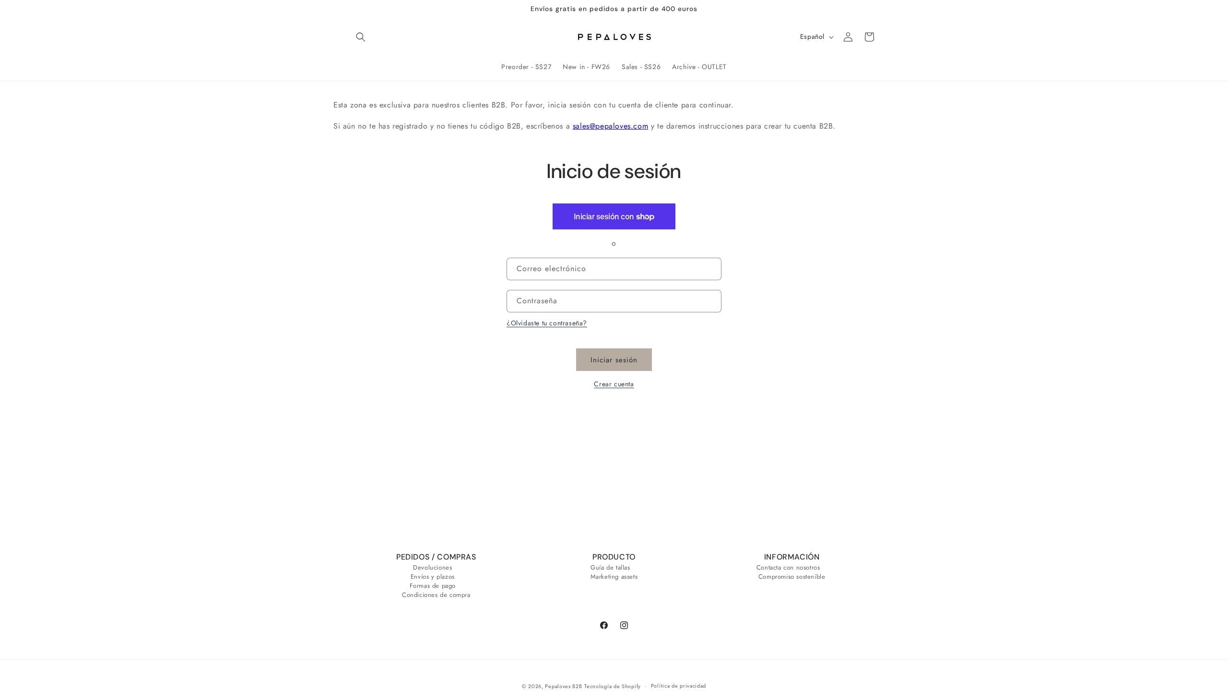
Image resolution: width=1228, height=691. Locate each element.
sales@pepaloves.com (610, 125)
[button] (360, 37)
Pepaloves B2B (563, 686)
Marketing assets (614, 576)
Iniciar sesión (614, 360)
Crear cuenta (614, 384)
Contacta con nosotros (788, 568)
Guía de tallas (610, 568)
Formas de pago (433, 585)
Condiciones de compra (436, 594)
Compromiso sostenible (792, 576)
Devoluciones (432, 568)
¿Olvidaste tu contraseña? (547, 323)
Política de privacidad (678, 686)
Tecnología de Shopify (612, 686)
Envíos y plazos (433, 576)
